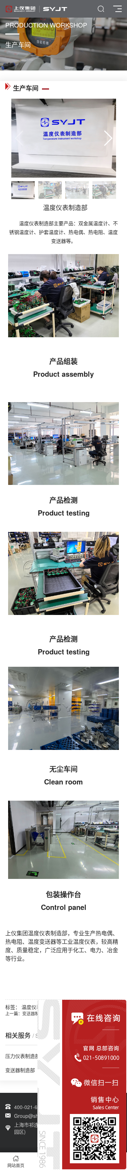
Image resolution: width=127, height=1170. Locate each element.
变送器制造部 (35, 1013)
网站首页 (15, 1165)
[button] (108, 138)
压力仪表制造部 (22, 1055)
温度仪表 (31, 1006)
